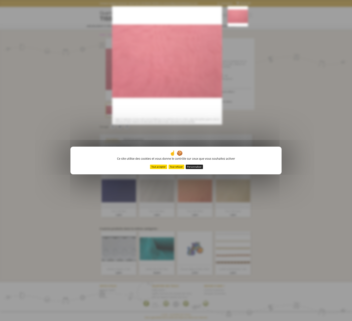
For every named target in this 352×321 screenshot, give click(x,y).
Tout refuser (176, 166)
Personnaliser (194, 166)
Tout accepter (158, 166)
